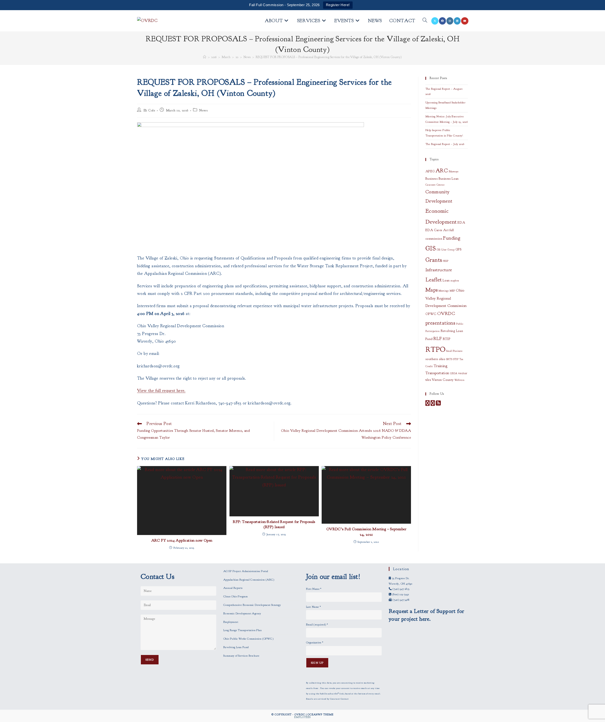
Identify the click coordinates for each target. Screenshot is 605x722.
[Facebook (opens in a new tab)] (442, 21)
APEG (430, 171)
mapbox (454, 280)
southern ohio (435, 359)
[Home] (204, 57)
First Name (313, 589)
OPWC (430, 314)
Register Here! (338, 5)
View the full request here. (161, 390)
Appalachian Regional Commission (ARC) (248, 580)
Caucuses (430, 184)
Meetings (444, 290)
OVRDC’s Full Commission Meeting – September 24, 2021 (366, 532)
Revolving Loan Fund (236, 647)
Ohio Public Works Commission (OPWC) (248, 639)
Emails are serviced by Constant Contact (327, 698)
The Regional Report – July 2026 (444, 144)
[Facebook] (427, 404)
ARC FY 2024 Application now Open (181, 540)
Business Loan (449, 179)
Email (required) (317, 624)
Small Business (454, 351)
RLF (437, 338)
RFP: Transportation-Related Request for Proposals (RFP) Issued (274, 524)
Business (431, 179)
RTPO (435, 349)
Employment (230, 622)
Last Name (313, 607)
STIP (456, 359)
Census (440, 184)
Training (440, 366)
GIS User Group (445, 249)
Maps (431, 290)
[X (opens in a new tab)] (434, 21)
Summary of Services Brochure (241, 656)
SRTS (449, 359)
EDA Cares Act (437, 230)
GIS (430, 248)
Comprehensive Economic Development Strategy (252, 605)
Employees (302, 717)
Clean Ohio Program (235, 596)
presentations (440, 323)
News (203, 110)
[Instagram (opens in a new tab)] (449, 21)
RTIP (447, 339)
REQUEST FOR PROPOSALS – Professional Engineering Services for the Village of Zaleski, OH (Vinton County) (329, 57)
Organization (314, 642)
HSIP (446, 261)
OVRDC (446, 313)
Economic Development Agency (242, 613)
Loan (446, 280)
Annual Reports (233, 588)
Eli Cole (149, 110)
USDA (454, 373)
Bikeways (454, 171)
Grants (433, 260)
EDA (461, 223)
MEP (452, 290)
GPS (458, 249)
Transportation (437, 373)
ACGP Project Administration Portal (245, 571)
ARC (442, 170)
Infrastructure (438, 270)
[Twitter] (433, 404)
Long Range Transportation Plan (242, 630)
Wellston (459, 380)
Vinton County (443, 380)
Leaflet (433, 279)
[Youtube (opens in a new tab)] (464, 21)
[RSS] (438, 404)
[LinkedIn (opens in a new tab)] (457, 21)
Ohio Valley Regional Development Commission (446, 298)
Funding (451, 238)
